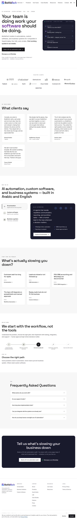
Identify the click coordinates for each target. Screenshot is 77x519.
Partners (60, 2)
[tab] (14, 206)
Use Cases (36, 2)
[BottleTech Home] (9, 3)
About (33, 486)
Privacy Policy (24, 516)
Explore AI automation (41, 234)
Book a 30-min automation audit (12, 49)
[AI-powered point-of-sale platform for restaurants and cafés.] (46, 80)
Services (19, 2)
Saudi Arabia (35, 492)
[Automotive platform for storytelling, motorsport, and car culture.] (69, 84)
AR (74, 2)
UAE (33, 494)
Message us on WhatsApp (9, 54)
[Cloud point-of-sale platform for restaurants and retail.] (56, 80)
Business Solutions (21, 489)
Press (33, 503)
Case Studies (44, 2)
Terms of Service (66, 489)
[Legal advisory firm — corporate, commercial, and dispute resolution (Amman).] (33, 84)
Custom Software (21, 492)
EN (71, 2)
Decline (64, 516)
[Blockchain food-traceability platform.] (67, 80)
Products (28, 2)
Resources (53, 2)
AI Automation (20, 486)
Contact (67, 2)
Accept (72, 516)
